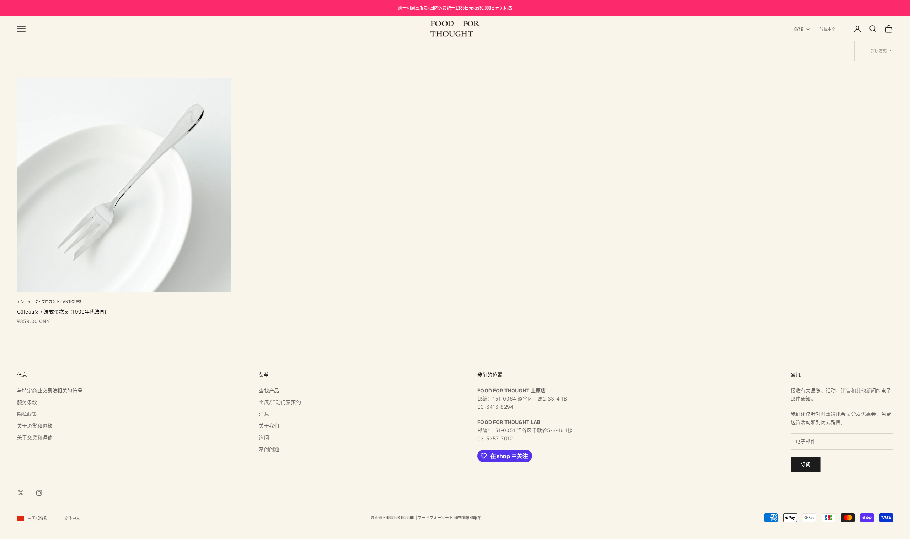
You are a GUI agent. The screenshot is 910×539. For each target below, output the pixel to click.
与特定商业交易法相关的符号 (49, 390)
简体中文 (827, 29)
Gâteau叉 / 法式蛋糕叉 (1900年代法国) (62, 312)
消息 (264, 414)
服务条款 (27, 402)
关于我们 (269, 426)
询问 (264, 437)
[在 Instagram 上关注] (39, 492)
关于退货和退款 (34, 426)
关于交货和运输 (34, 437)
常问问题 (269, 449)
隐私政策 (27, 414)
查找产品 (269, 390)
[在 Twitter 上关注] (20, 492)
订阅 (806, 464)
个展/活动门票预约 (280, 402)
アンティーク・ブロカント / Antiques (49, 301)
